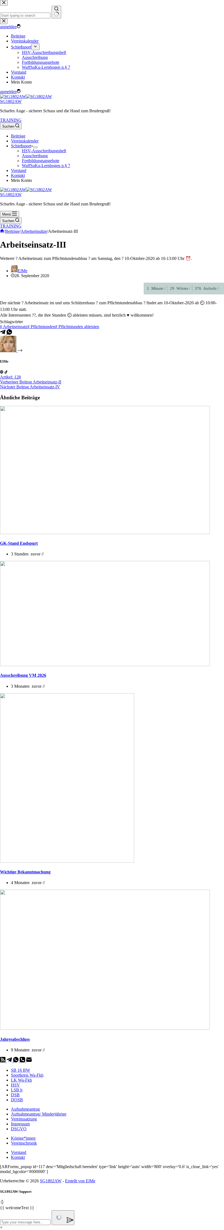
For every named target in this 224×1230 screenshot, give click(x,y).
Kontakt (18, 175)
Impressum (20, 1124)
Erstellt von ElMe (80, 1181)
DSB (15, 1095)
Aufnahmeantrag (25, 1109)
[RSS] (3, 1061)
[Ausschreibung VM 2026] (105, 664)
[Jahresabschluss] (105, 1028)
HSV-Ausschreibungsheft (44, 150)
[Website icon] (1, 372)
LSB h (16, 1090)
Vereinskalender (25, 141)
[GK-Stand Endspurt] (105, 532)
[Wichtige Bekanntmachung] (67, 861)
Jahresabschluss (15, 1039)
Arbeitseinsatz (13, 326)
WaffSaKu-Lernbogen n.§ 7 (46, 165)
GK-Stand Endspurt (19, 543)
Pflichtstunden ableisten (77, 326)
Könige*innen (23, 1138)
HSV (15, 1085)
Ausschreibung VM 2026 (23, 675)
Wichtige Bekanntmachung (25, 872)
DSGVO (18, 1128)
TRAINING (11, 120)
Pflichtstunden (41, 326)
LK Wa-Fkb (21, 1080)
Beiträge (18, 136)
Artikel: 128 (10, 377)
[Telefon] (23, 1061)
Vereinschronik (24, 1143)
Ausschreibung (35, 155)
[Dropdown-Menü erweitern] (35, 147)
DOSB (17, 1099)
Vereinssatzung (24, 1119)
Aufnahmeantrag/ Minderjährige (38, 1114)
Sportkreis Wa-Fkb (27, 1075)
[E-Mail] (29, 1061)
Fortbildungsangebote (40, 160)
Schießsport (21, 146)
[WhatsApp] (9, 333)
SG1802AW (11, 101)
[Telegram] (3, 333)
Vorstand (18, 170)
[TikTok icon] (6, 372)
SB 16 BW (20, 1070)
